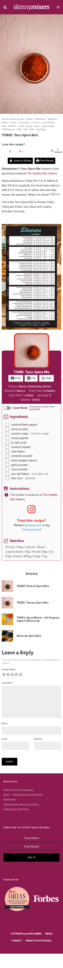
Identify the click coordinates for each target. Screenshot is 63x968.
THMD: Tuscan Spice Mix (33, 602)
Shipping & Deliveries (16, 809)
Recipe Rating (8, 669)
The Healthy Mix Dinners (42, 173)
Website (38, 739)
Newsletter (10, 799)
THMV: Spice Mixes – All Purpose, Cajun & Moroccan (38, 619)
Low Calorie (23, 122)
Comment (7, 683)
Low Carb (35, 122)
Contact (17, 940)
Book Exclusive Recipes (13, 119)
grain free (52, 119)
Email (4, 739)
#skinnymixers (31, 529)
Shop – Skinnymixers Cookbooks (23, 794)
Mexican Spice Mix (29, 635)
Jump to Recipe (22, 160)
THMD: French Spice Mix (33, 586)
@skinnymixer (33, 525)
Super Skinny (49, 126)
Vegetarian (41, 129)
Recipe (29, 126)
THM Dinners (8, 129)
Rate (48, 378)
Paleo (21, 126)
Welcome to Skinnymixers (19, 790)
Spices (37, 126)
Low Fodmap (48, 122)
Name (5, 723)
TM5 (25, 129)
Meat (4, 126)
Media (48, 933)
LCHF (13, 122)
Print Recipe (46, 160)
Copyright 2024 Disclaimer (26, 933)
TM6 (31, 129)
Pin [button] (33, 378)
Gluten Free (40, 119)
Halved (5, 122)
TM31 (19, 129)
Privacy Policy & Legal (38, 940)
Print (17, 378)
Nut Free (12, 126)
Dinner (29, 119)
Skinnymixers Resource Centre (21, 804)
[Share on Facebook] (10, 151)
